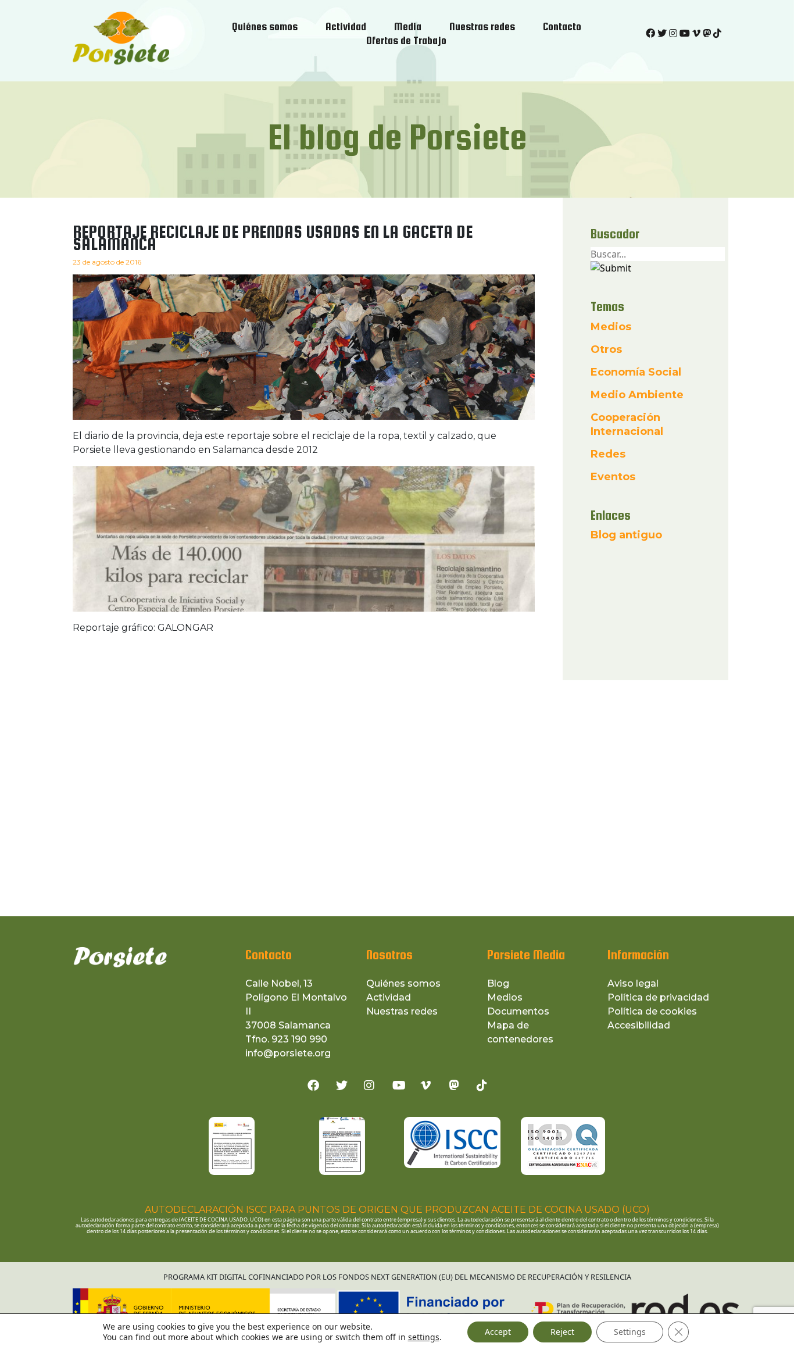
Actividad (388, 997)
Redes (608, 454)
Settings (630, 1331)
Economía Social (636, 372)
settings (423, 1337)
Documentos (518, 1011)
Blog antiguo (626, 534)
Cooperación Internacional (627, 424)
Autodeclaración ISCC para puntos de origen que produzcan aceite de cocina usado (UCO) (397, 1209)
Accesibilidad (638, 1025)
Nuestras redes (402, 1011)
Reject (562, 1331)
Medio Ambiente (637, 394)
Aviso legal (633, 983)
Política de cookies (652, 1011)
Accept (498, 1331)
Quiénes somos (403, 983)
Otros (606, 349)
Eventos (613, 476)
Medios (611, 326)
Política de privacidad (658, 997)
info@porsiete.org (288, 1053)
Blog (498, 983)
